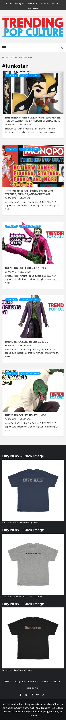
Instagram (20, 3)
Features (11, 76)
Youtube (44, 3)
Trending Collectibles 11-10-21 (26, 415)
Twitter (55, 3)
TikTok (9, 3)
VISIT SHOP (33, 8)
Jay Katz (12, 125)
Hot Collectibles (30, 76)
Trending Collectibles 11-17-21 (26, 341)
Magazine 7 (50, 711)
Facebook (32, 3)
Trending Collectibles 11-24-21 (26, 268)
